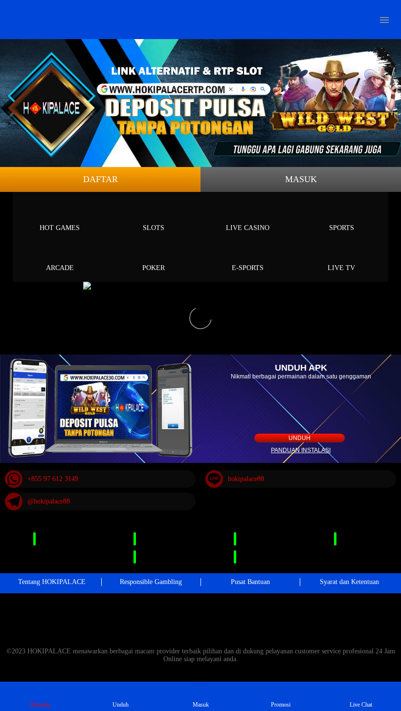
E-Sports (248, 268)
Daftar (100, 179)
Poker (153, 268)
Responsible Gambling (151, 582)
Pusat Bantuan (250, 582)
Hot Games (60, 227)
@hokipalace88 (48, 501)
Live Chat (361, 704)
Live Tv (341, 268)
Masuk (301, 179)
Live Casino (247, 227)
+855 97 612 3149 (52, 478)
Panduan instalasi (301, 450)
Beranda (40, 704)
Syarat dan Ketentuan (349, 582)
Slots (153, 227)
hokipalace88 (246, 478)
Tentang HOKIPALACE (52, 582)
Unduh (300, 438)
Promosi (280, 704)
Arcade (60, 268)
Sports (341, 227)
